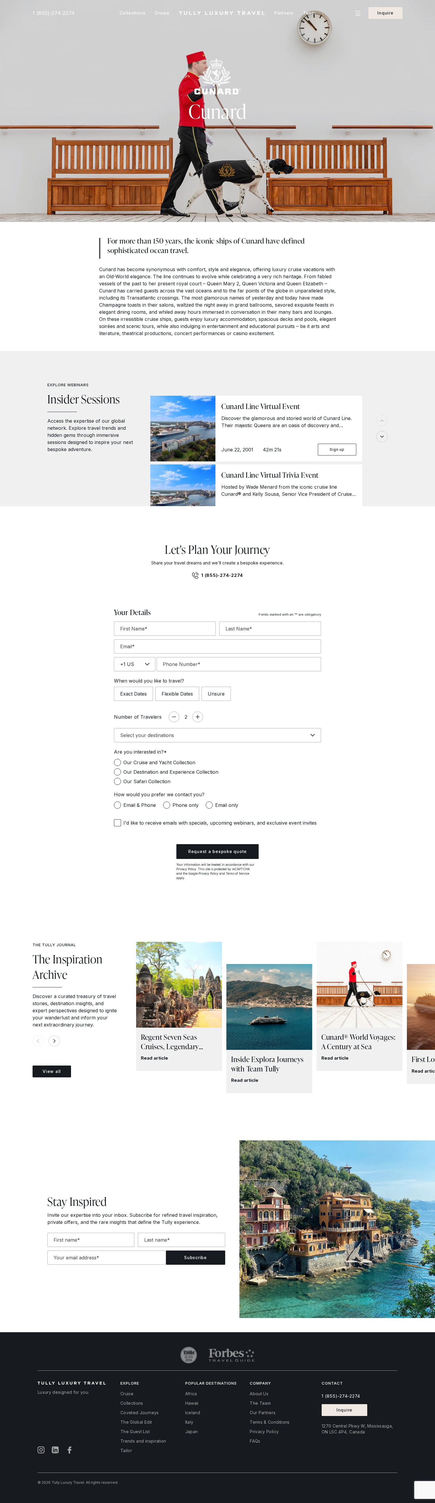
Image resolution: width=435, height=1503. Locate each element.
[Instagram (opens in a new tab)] (41, 1450)
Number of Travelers (138, 717)
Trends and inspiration (143, 1441)
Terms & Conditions (269, 1422)
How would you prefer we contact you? (159, 794)
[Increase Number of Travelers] (197, 717)
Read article (154, 1058)
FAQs (255, 1441)
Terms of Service (237, 873)
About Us (259, 1393)
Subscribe (195, 1257)
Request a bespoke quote (217, 851)
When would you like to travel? (149, 681)
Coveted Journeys (139, 1412)
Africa (191, 1393)
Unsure (216, 694)
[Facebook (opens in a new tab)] (69, 1450)
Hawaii (192, 1403)
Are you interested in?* (140, 752)
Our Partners (263, 1412)
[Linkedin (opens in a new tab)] (55, 1450)
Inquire (385, 12)
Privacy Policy (186, 869)
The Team (260, 1403)
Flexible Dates (177, 694)
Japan (191, 1431)
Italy (189, 1422)
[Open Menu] (358, 13)
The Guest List (135, 1431)
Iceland (192, 1412)
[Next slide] (382, 436)
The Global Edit (136, 1422)
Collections (131, 1403)
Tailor (126, 1450)
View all (52, 1071)
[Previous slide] (382, 420)
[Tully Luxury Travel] (222, 13)
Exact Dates (133, 694)
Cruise (126, 1393)
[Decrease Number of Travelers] (174, 717)
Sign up (337, 449)
